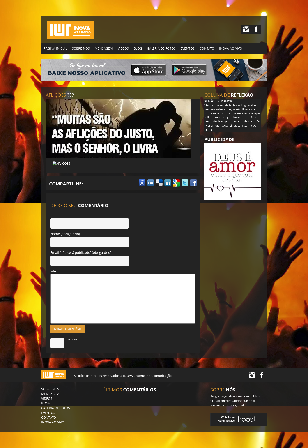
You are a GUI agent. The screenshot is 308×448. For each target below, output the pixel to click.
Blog (138, 48)
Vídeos (123, 48)
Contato (207, 48)
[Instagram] (246, 29)
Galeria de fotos (161, 48)
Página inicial (55, 48)
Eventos (188, 48)
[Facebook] (256, 29)
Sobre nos (81, 48)
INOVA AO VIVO (230, 48)
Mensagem (104, 48)
